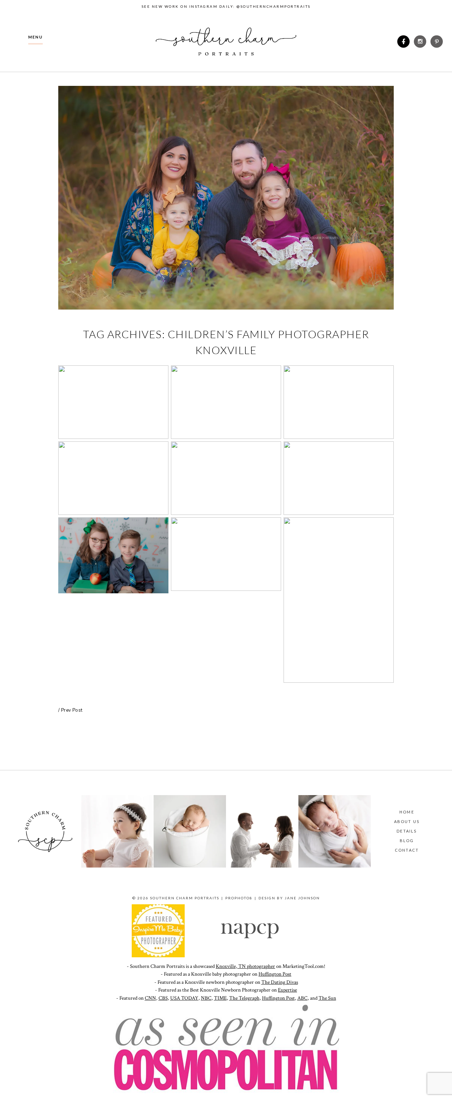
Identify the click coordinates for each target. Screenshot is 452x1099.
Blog (407, 840)
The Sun (327, 998)
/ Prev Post (70, 710)
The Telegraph (244, 998)
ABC (302, 998)
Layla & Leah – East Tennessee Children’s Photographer (338, 479)
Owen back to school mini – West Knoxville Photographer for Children (226, 555)
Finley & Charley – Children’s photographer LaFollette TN (338, 403)
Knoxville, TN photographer (245, 966)
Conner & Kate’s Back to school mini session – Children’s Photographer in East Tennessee (338, 601)
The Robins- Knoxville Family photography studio (113, 403)
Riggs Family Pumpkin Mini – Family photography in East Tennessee (225, 479)
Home (406, 812)
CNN (150, 998)
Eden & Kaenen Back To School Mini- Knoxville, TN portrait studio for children (113, 556)
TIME (220, 998)
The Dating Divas (279, 982)
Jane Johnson (302, 898)
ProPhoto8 (238, 898)
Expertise (287, 990)
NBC (206, 998)
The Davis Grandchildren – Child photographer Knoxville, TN (225, 403)
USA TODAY (184, 998)
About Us (407, 821)
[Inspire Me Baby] (158, 955)
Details (407, 831)
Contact (407, 850)
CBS (163, 998)
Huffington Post (274, 974)
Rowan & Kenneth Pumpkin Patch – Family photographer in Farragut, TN (112, 479)
